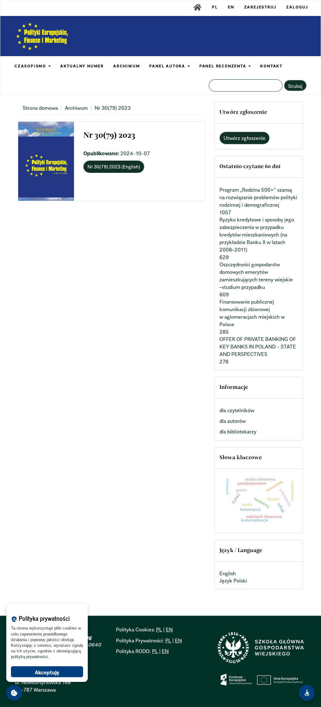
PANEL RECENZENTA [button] (223, 66)
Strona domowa (40, 108)
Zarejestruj (260, 7)
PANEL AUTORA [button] (168, 66)
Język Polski (233, 580)
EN (231, 7)
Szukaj (295, 86)
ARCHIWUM (126, 66)
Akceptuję (47, 672)
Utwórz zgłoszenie (245, 138)
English (227, 573)
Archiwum (76, 108)
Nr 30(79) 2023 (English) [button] (113, 166)
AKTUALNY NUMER (82, 66)
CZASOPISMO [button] (31, 66)
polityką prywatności (29, 656)
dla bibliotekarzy (237, 431)
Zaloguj (297, 7)
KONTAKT (271, 66)
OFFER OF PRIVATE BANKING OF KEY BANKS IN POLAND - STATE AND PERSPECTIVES (257, 346)
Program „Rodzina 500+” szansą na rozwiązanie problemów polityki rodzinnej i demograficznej (258, 197)
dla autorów (232, 421)
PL (215, 7)
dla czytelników (236, 410)
